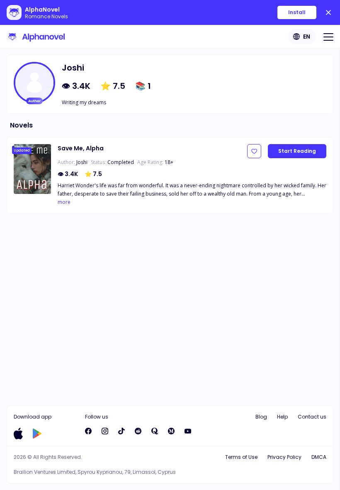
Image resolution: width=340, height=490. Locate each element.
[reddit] (138, 431)
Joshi (81, 162)
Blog (261, 416)
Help (282, 416)
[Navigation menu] (328, 36)
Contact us (312, 416)
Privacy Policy (284, 457)
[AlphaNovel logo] (36, 36)
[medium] (171, 431)
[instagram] (105, 431)
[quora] (154, 431)
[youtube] (188, 431)
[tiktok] (121, 431)
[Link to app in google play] (37, 434)
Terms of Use (241, 457)
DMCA (318, 457)
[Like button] (254, 151)
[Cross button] (328, 12)
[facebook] (88, 431)
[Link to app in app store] (18, 433)
